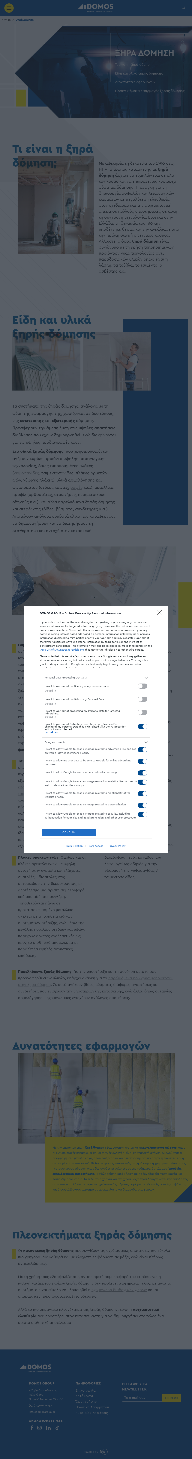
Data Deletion (74, 846)
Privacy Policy (117, 846)
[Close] (160, 613)
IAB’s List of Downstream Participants (62, 650)
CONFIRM (69, 832)
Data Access (95, 846)
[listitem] (96, 678)
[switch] (142, 686)
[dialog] (96, 729)
